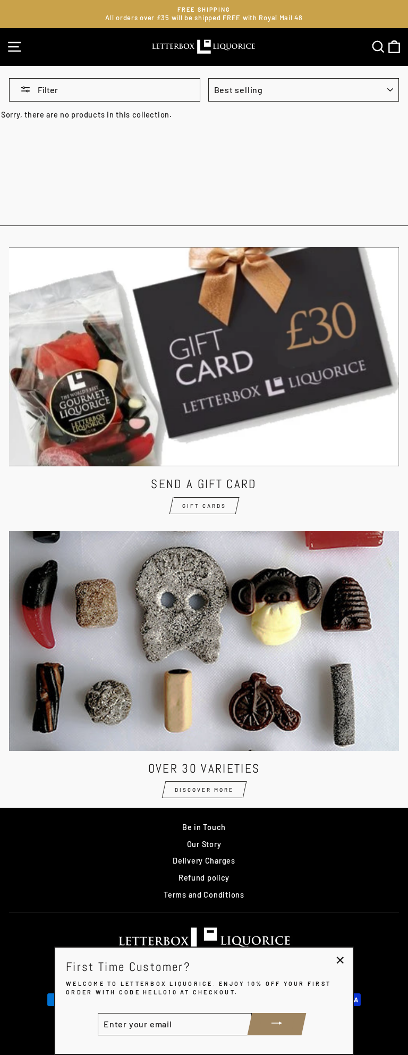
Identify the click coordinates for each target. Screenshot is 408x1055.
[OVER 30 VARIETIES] (204, 641)
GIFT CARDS (204, 506)
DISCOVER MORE (204, 789)
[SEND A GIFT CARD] (204, 357)
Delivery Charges (204, 860)
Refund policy (204, 877)
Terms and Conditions (204, 894)
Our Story (204, 844)
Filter (47, 90)
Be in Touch (204, 827)
